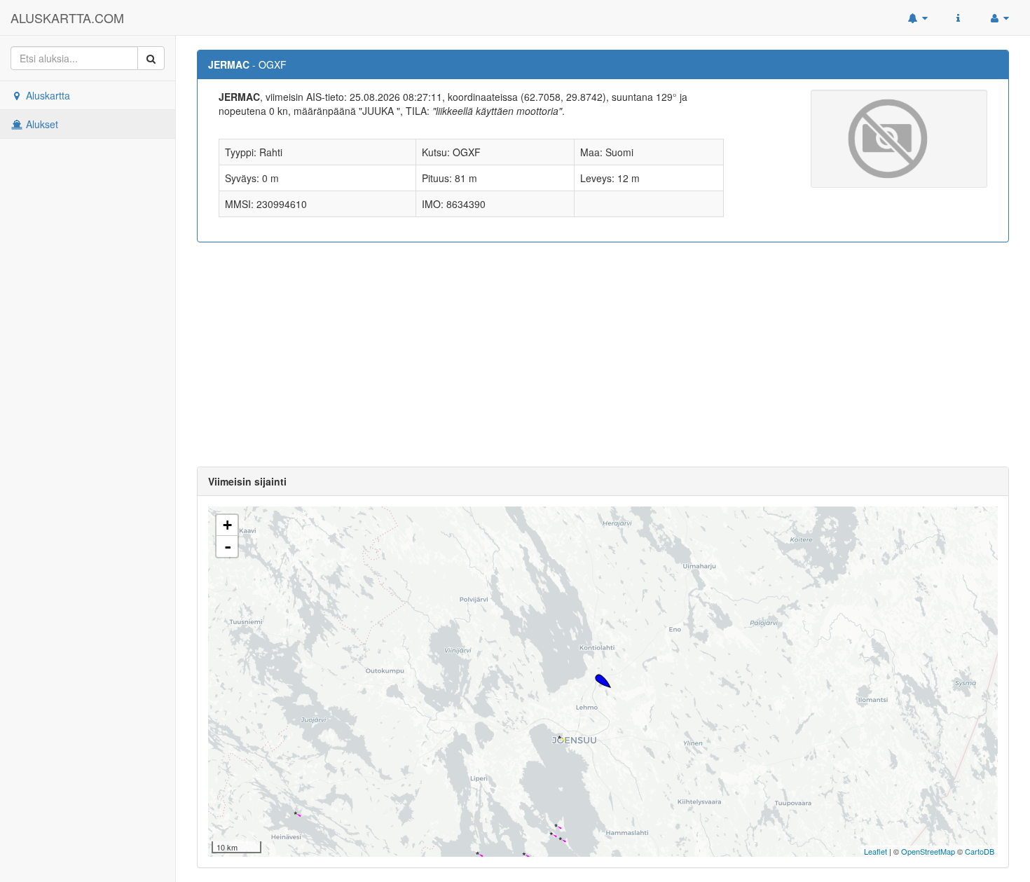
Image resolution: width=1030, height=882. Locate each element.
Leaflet (875, 851)
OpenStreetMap (928, 851)
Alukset (40, 124)
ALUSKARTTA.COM (67, 17)
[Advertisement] (603, 354)
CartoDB (979, 851)
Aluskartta (46, 95)
